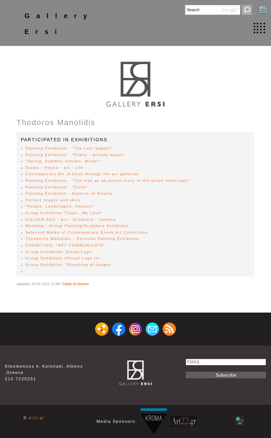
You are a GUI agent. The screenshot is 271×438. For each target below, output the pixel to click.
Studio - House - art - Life (54, 168)
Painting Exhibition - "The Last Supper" (69, 148)
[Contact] (152, 329)
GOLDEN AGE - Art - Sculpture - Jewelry (70, 219)
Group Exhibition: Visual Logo (58, 252)
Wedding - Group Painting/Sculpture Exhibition (77, 226)
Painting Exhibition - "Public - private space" (75, 155)
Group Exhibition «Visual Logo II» (62, 258)
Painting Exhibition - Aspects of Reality (69, 193)
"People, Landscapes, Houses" (59, 206)
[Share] (101, 329)
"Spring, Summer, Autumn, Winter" (63, 161)
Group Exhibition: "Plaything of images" (69, 265)
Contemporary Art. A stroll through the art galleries (82, 174)
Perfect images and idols (53, 200)
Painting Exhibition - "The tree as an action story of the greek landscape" (107, 181)
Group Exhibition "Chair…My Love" (64, 213)
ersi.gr (37, 418)
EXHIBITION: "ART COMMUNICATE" (65, 245)
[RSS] (169, 329)
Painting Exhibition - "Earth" (56, 187)
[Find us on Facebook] (118, 329)
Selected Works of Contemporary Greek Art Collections (86, 232)
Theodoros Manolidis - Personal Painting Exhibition (82, 239)
